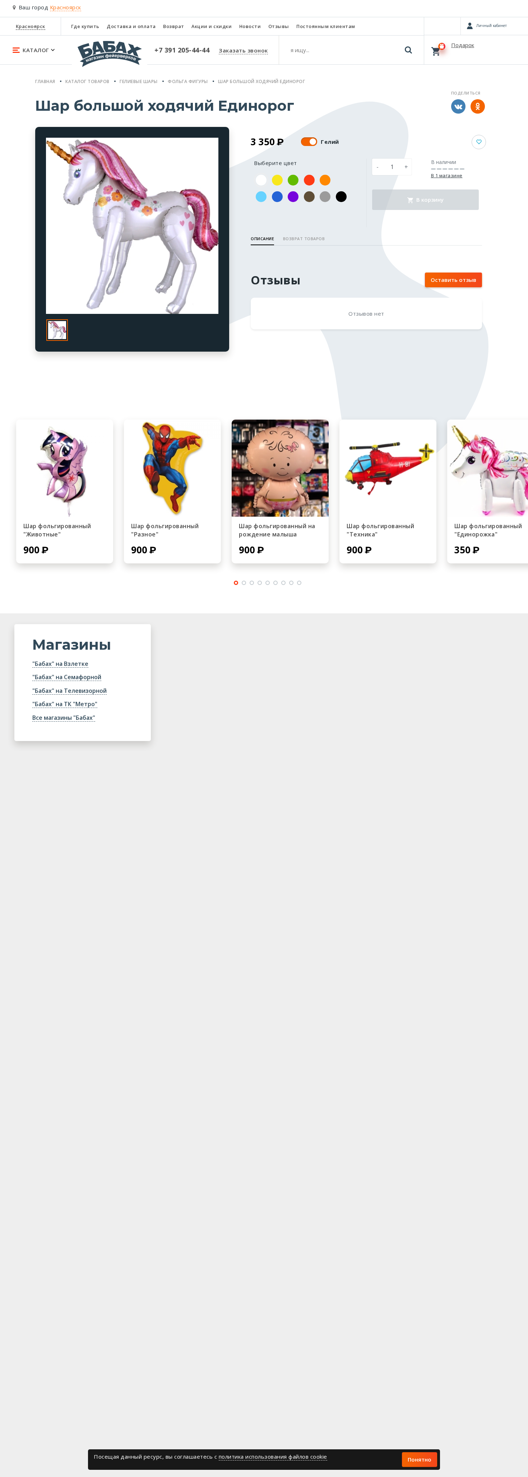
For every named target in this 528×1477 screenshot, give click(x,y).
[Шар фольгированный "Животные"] (64, 468)
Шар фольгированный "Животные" (57, 530)
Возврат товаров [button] (304, 238)
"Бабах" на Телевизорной (69, 691)
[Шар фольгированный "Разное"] (172, 468)
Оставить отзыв (453, 279)
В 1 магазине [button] (447, 175)
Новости (250, 26)
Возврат (173, 26)
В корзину (429, 199)
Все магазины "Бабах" (63, 718)
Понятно (419, 1459)
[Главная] (109, 57)
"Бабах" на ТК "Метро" (64, 704)
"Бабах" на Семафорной (66, 677)
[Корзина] (476, 49)
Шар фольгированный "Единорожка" (488, 530)
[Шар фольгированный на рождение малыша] (280, 468)
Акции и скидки (211, 26)
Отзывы (278, 26)
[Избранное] (442, 26)
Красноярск (30, 26)
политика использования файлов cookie (273, 1456)
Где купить (85, 26)
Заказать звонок (243, 50)
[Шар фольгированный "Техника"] (387, 468)
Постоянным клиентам (325, 26)
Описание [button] (262, 238)
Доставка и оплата (131, 26)
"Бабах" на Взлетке (60, 664)
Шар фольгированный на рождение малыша (277, 530)
